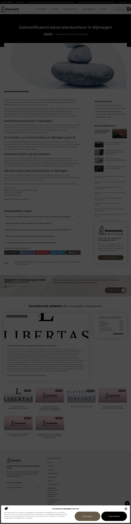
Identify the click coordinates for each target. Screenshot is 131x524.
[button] (126, 509)
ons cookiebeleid (16, 518)
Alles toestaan (88, 516)
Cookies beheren (114, 516)
